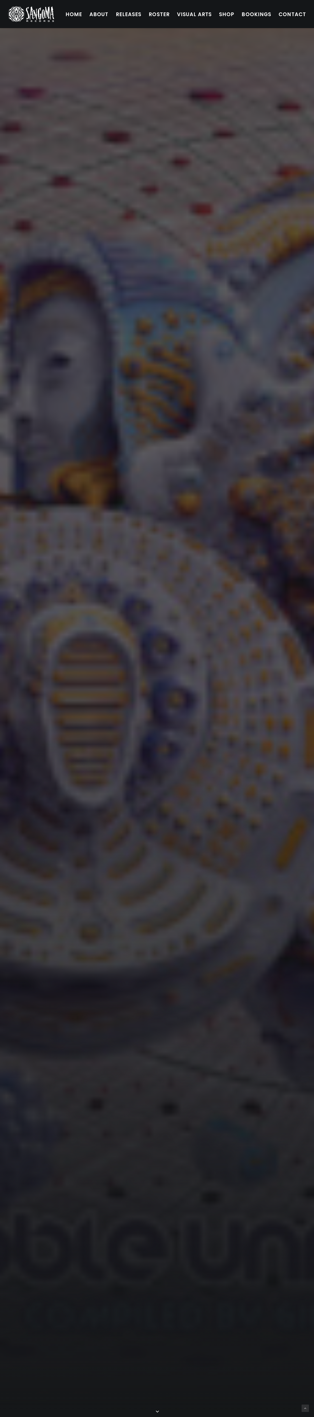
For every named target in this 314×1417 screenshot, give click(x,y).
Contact (292, 14)
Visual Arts (194, 14)
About (98, 14)
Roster (159, 14)
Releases (129, 14)
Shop (226, 14)
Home (74, 14)
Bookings (256, 14)
